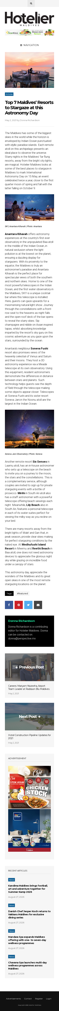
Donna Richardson (30, 120)
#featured (22, 593)
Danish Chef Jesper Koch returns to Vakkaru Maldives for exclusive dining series (29, 914)
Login (48, 998)
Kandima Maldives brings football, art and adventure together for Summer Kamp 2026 (28, 888)
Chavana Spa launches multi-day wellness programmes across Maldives (27, 965)
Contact (28, 998)
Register (39, 998)
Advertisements (13, 998)
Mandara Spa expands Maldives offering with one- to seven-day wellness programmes (27, 940)
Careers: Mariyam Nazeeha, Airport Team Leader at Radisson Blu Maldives (28, 687)
